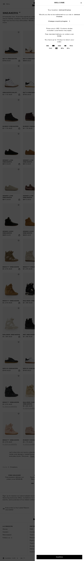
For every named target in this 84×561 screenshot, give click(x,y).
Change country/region (57, 21)
